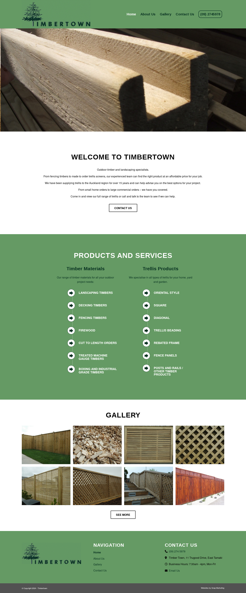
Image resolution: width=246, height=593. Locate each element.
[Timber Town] (56, 14)
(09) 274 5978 (177, 551)
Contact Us (100, 570)
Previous (3, 80)
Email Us (174, 570)
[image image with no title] (47, 446)
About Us (98, 558)
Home (97, 552)
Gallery (97, 564)
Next (243, 80)
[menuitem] (131, 14)
